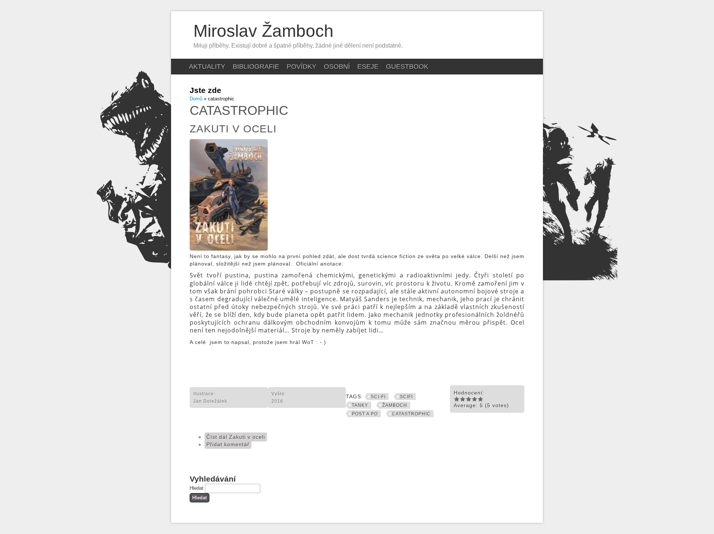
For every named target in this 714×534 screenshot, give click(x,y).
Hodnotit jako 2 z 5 (463, 399)
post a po (365, 413)
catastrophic (411, 413)
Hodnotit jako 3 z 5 (469, 399)
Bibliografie (256, 66)
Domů (196, 99)
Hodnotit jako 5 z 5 (480, 399)
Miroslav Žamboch (263, 31)
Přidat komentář (228, 444)
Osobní (337, 66)
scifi (406, 396)
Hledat (197, 488)
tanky (360, 405)
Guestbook (407, 66)
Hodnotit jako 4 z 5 (474, 399)
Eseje (368, 66)
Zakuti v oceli (233, 129)
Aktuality (207, 66)
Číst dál (235, 437)
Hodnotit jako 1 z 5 (457, 399)
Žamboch (394, 405)
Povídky (301, 66)
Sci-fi (378, 396)
